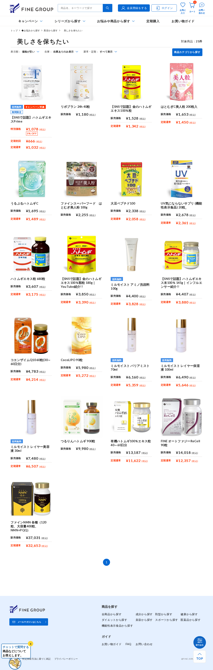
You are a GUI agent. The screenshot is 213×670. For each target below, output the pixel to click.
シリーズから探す (67, 21)
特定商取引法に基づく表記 (36, 658)
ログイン (167, 8)
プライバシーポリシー (66, 658)
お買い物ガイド (183, 21)
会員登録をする (137, 8)
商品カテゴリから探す (187, 52)
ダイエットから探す (114, 619)
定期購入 (153, 21)
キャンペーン (28, 21)
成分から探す (144, 614)
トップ (14, 30)
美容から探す (51, 30)
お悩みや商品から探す (113, 21)
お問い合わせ (144, 644)
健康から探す (189, 614)
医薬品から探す (191, 619)
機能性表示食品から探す (117, 625)
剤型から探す (163, 614)
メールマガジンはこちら (29, 622)
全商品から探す (112, 614)
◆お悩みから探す (30, 30)
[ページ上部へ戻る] (199, 656)
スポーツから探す (166, 619)
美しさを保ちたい (71, 30)
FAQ (128, 644)
